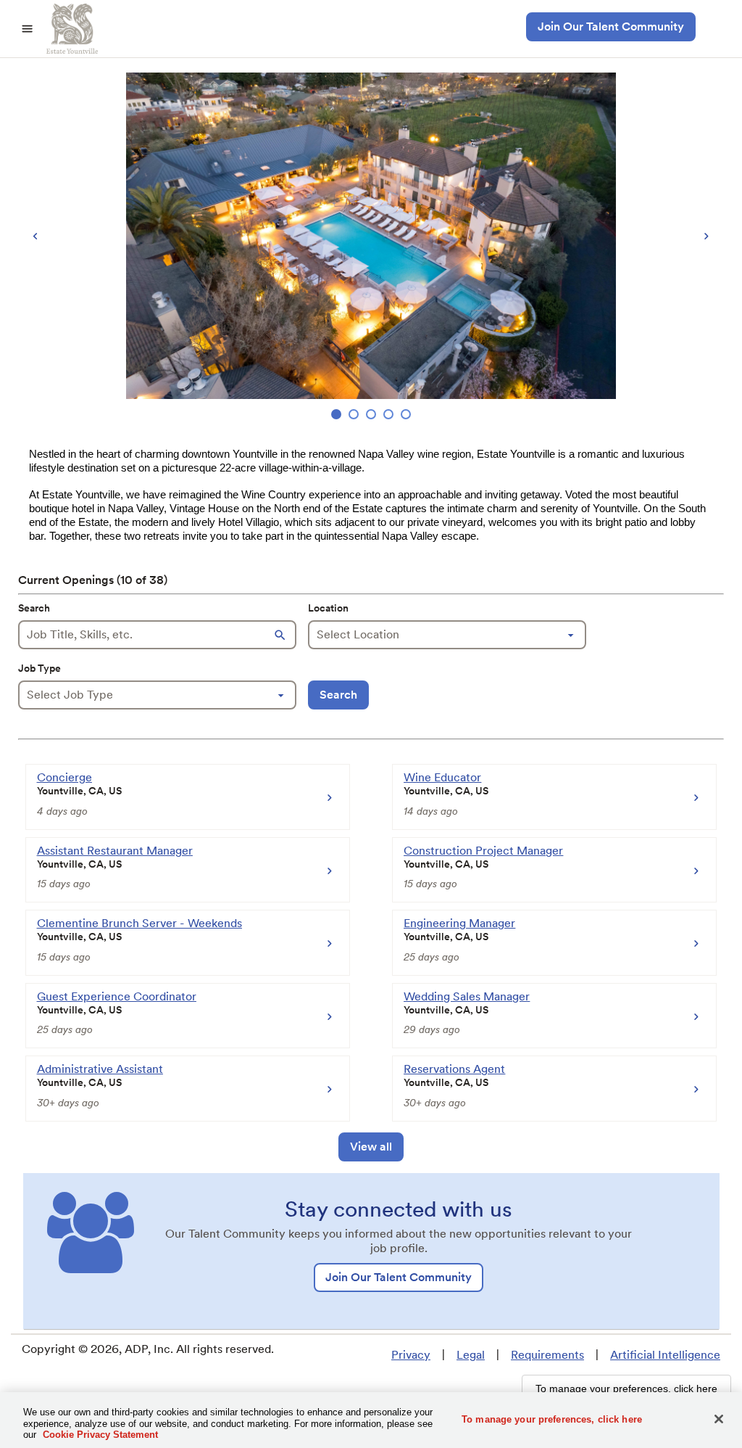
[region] (371, 248)
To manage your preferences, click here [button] (626, 1388)
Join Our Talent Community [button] (611, 26)
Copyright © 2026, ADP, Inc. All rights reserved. (148, 1349)
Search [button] (338, 695)
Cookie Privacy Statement (100, 1434)
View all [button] (371, 1146)
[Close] (719, 1419)
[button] (282, 635)
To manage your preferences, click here (552, 1418)
